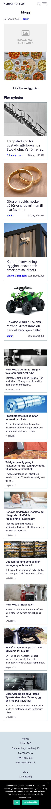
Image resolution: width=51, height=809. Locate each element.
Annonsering (25, 776)
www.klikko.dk (28, 762)
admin (26, 19)
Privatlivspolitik (30, 802)
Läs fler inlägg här (25, 88)
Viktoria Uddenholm (17, 275)
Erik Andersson (14, 155)
